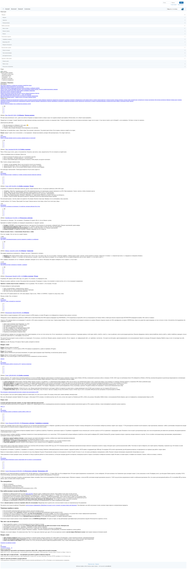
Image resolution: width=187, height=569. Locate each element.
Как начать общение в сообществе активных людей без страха (16, 85)
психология (9, 101)
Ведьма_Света (9, 250)
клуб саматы (86, 99)
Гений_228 (8, 186)
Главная (7, 8)
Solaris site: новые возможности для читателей (12, 86)
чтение (127, 101)
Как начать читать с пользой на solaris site (11, 92)
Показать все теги (5, 102)
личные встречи (110, 99)
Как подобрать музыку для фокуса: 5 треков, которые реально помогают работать (21, 174)
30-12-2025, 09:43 (17, 250)
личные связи (127, 99)
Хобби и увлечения (25, 149)
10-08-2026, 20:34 (20, 312)
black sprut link (29, 493)
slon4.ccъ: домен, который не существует (11, 301)
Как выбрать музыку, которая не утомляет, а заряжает (14, 264)
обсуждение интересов (160, 99)
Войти (181, 2)
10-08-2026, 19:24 (20, 471)
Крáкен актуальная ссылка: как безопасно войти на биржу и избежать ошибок (20, 88)
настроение (151, 99)
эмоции (131, 101)
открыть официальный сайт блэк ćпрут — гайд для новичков (16, 94)
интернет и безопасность (76, 99)
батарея (8, 99)
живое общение (42, 99)
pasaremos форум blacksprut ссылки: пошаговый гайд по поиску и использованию (21, 459)
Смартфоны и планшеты (42, 423)
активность (3, 99)
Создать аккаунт (174, 4)
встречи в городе (23, 99)
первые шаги (174, 99)
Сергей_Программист (10, 471)
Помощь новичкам (29, 115)
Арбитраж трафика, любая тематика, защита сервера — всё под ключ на (93, 566)
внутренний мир (15, 99)
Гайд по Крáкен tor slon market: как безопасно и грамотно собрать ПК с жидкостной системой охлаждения (29, 550)
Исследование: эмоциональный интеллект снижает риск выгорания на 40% (19, 392)
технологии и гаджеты (90, 101)
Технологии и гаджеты (26, 217)
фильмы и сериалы (106, 101)
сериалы (49, 101)
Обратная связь (91, 564)
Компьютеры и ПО (43, 471)
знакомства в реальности (58, 99)
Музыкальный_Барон (10, 276)
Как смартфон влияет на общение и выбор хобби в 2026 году (16, 411)
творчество (81, 101)
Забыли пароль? (180, 4)
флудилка (113, 101)
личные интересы (119, 99)
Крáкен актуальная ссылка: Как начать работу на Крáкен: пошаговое (18, 90)
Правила (20, 8)
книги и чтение (93, 99)
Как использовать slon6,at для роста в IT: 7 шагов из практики (16, 364)
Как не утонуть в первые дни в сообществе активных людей (16, 103)
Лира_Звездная (9, 149)
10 (9, 547)
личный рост (141, 99)
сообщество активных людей (71, 101)
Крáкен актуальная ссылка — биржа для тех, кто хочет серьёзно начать (18, 97)
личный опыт (134, 99)
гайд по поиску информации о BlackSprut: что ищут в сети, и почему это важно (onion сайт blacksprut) (51, 505)
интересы (67, 99)
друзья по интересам (33, 99)
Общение (21, 115)
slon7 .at (2, 406)
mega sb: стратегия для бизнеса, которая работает (14, 558)
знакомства (49, 99)
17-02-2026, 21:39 (16, 217)
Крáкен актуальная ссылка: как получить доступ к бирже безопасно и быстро (20, 93)
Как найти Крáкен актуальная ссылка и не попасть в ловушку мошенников (19, 95)
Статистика (27, 8)
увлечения (98, 101)
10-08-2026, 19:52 (18, 423)
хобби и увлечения (121, 101)
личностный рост (101, 99)
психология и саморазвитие (19, 101)
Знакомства (30, 250)
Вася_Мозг (8, 115)
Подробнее (3, 136)
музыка (146, 99)
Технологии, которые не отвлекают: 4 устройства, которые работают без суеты (20, 206)
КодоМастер (8, 217)
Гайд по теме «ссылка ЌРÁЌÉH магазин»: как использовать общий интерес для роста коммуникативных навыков (29, 89)
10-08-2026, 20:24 (15, 375)
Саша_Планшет (9, 423)
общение (168, 99)
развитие (28, 101)
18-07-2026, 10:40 (15, 115)
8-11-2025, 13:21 (20, 276)
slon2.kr (2, 358)
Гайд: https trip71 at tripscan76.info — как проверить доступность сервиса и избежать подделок (25, 554)
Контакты (13, 8)
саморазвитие (43, 101)
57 (11, 547)
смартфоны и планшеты (57, 101)
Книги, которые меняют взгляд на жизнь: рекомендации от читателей (18, 138)
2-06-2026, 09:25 (17, 149)
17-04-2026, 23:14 (15, 186)
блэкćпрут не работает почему (8, 542)
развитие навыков (35, 101)
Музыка (32, 186)
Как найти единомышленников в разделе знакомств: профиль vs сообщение (19, 239)
